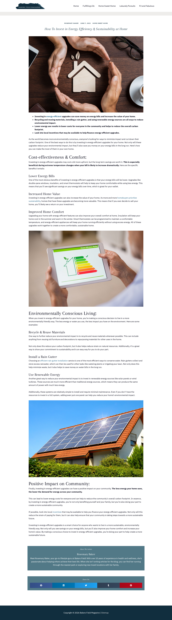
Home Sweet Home (107, 6)
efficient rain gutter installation (54, 360)
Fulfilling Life (88, 6)
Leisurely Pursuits (127, 6)
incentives (57, 512)
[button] (41, 585)
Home (76, 6)
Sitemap (105, 612)
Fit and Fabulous (146, 6)
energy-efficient (53, 116)
